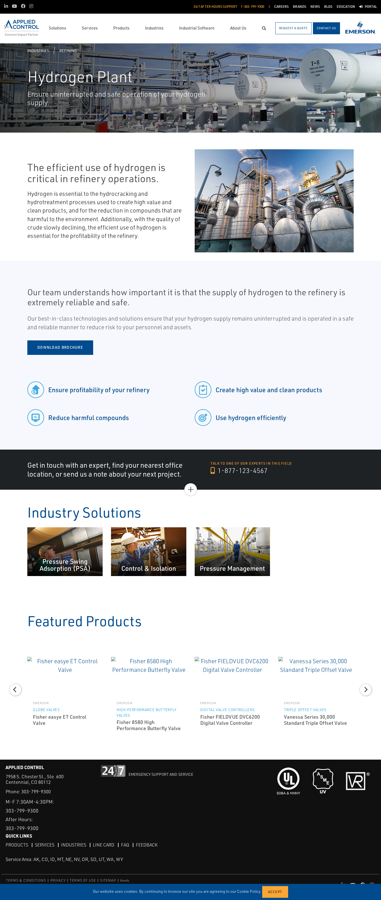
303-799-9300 (36, 791)
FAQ (125, 845)
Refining (68, 50)
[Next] (366, 690)
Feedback (147, 845)
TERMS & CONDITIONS (26, 880)
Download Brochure (60, 347)
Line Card (103, 845)
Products (17, 845)
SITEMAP (108, 880)
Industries (38, 50)
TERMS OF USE (83, 880)
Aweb (125, 880)
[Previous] (15, 690)
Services (44, 845)
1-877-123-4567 (241, 470)
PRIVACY (58, 880)
